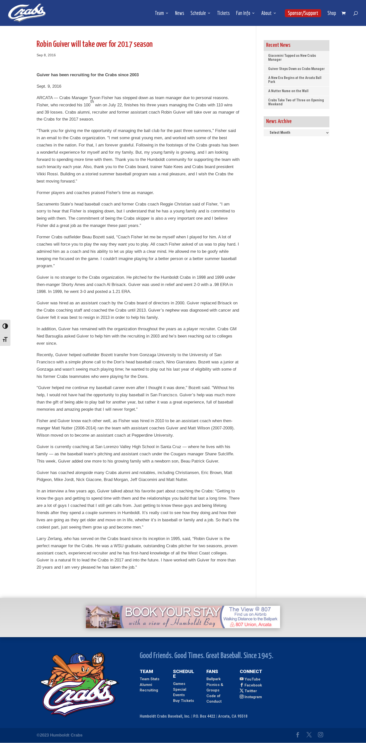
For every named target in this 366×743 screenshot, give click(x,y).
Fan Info (243, 13)
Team (159, 13)
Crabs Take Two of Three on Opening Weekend (296, 102)
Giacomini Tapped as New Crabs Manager (292, 58)
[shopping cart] (345, 13)
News (179, 13)
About (266, 13)
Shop (331, 13)
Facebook (253, 685)
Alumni (146, 684)
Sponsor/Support (303, 13)
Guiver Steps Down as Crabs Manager (296, 69)
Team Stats (149, 679)
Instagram (253, 697)
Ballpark (213, 679)
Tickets (223, 13)
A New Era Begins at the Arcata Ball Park (294, 80)
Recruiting (149, 690)
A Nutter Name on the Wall (288, 91)
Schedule (198, 13)
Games (179, 683)
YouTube (252, 679)
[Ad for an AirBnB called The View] (183, 626)
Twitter (250, 691)
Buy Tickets (183, 700)
